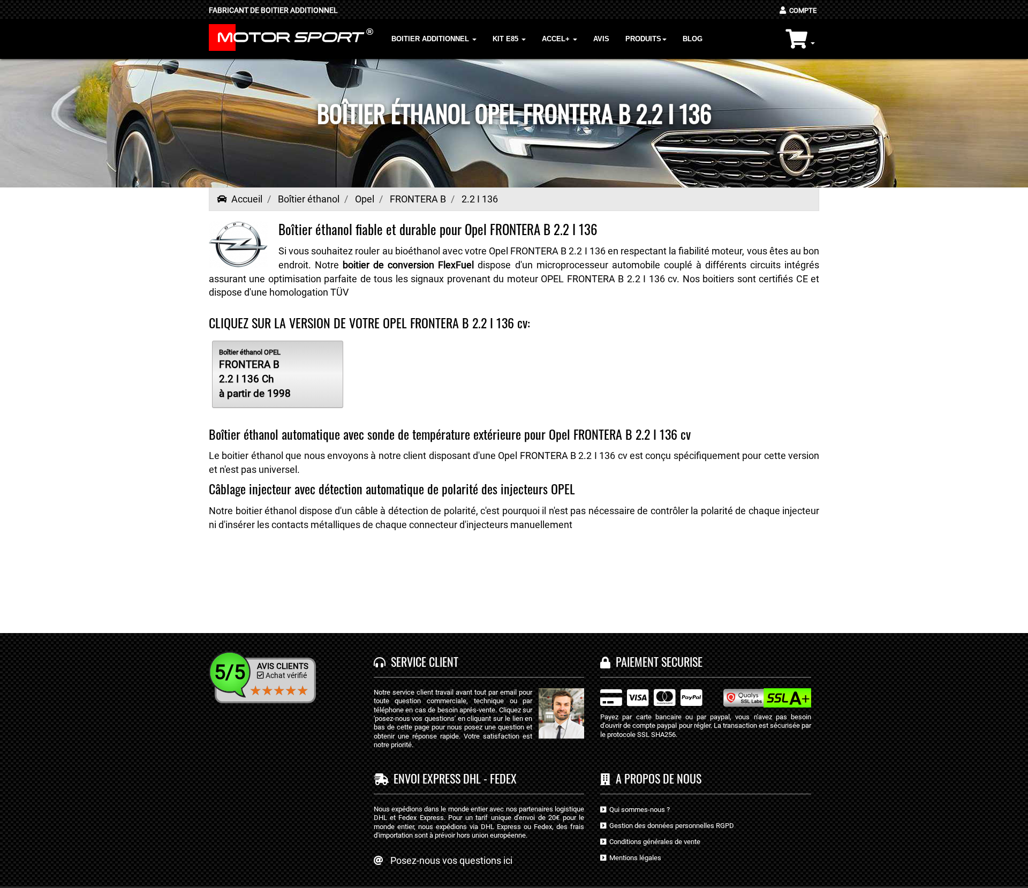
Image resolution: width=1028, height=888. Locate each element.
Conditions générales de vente (653, 842)
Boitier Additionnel (431, 39)
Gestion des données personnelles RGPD (670, 826)
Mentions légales (633, 858)
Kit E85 (506, 39)
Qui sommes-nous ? (638, 810)
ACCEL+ (557, 39)
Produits (643, 39)
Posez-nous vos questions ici (451, 860)
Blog (692, 39)
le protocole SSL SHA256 (638, 735)
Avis (601, 39)
